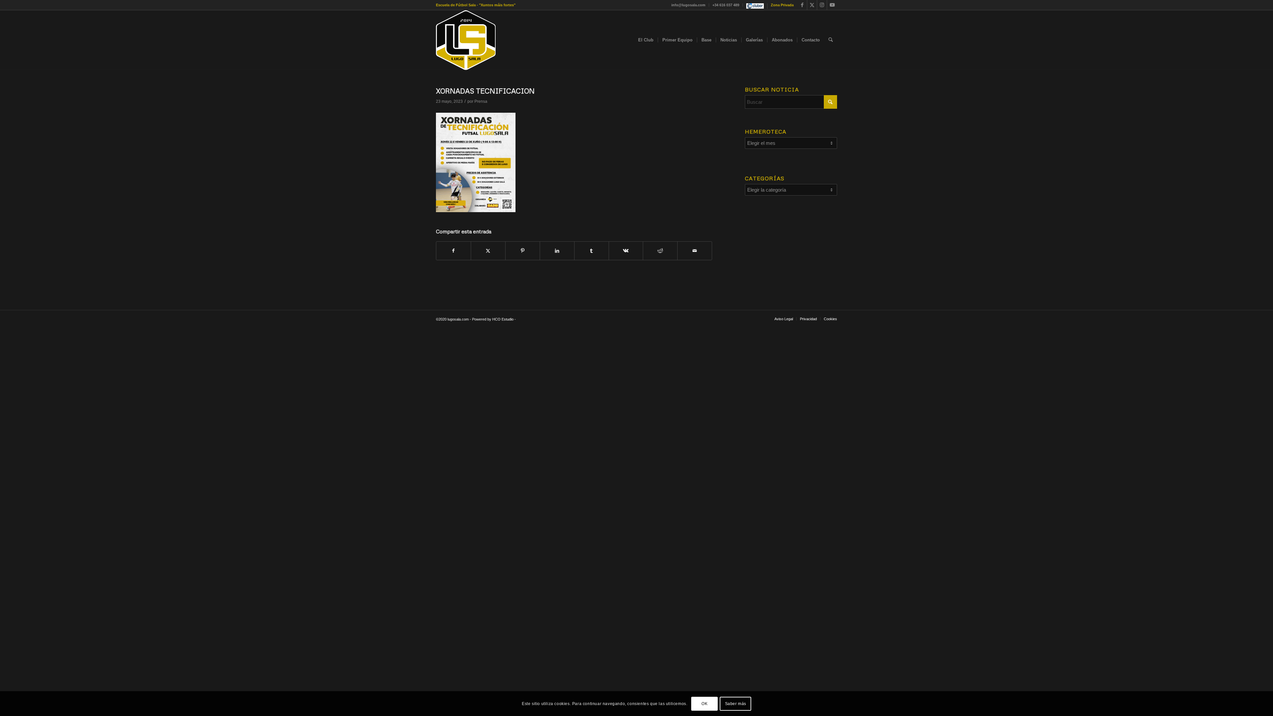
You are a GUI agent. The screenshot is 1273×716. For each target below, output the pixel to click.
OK (704, 703)
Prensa (480, 101)
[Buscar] (830, 40)
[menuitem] (688, 5)
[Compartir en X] (488, 251)
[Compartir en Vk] (626, 251)
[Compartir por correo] (695, 251)
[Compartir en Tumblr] (592, 251)
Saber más (735, 703)
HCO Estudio (503, 319)
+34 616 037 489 (725, 5)
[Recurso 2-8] (466, 40)
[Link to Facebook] (802, 5)
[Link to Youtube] (832, 5)
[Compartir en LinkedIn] (557, 251)
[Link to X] (812, 5)
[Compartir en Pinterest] (523, 251)
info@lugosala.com (688, 5)
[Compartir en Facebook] (453, 251)
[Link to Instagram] (822, 5)
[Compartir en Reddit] (660, 251)
